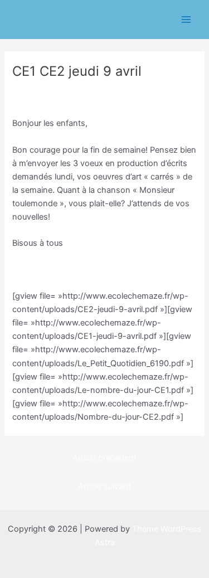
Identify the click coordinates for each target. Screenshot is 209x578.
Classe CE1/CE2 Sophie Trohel (75, 90)
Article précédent (104, 458)
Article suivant (104, 487)
